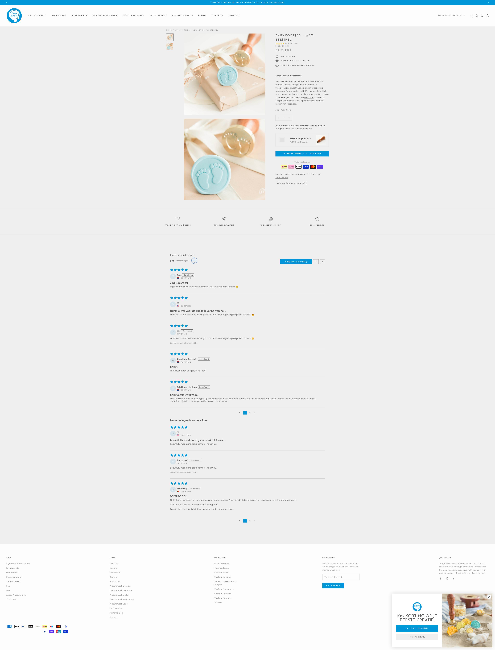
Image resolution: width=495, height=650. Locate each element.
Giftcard (218, 602)
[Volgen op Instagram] (447, 578)
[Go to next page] (255, 413)
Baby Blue (309, 97)
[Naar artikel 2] (170, 46)
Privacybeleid (12, 568)
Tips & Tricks (115, 581)
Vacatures (11, 599)
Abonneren (333, 585)
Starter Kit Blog (116, 613)
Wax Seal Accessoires (224, 589)
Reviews (113, 577)
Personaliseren (133, 16)
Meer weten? (281, 177)
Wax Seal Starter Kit (222, 593)
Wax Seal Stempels (222, 577)
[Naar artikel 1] (170, 37)
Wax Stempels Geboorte (121, 590)
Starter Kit (79, 16)
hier (283, 100)
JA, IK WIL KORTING (417, 628)
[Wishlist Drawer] (482, 15)
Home (169, 30)
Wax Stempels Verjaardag (122, 599)
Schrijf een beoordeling (296, 261)
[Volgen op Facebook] (440, 578)
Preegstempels (182, 16)
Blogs (202, 16)
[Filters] (316, 261)
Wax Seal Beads (221, 572)
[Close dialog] (489, 597)
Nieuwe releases (221, 568)
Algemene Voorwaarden (18, 563)
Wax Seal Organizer (223, 598)
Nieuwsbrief (115, 572)
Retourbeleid (12, 572)
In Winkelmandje (302, 153)
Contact (234, 16)
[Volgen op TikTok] (454, 578)
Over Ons (114, 563)
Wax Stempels (37, 16)
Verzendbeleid (13, 581)
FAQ (8, 586)
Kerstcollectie (116, 608)
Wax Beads (59, 16)
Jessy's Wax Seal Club (16, 595)
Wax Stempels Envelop (120, 586)
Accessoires (158, 16)
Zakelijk (217, 16)
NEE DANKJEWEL (417, 637)
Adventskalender (104, 16)
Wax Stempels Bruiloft (119, 595)
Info (8, 590)
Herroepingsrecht (14, 577)
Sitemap (113, 617)
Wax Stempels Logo (119, 604)
